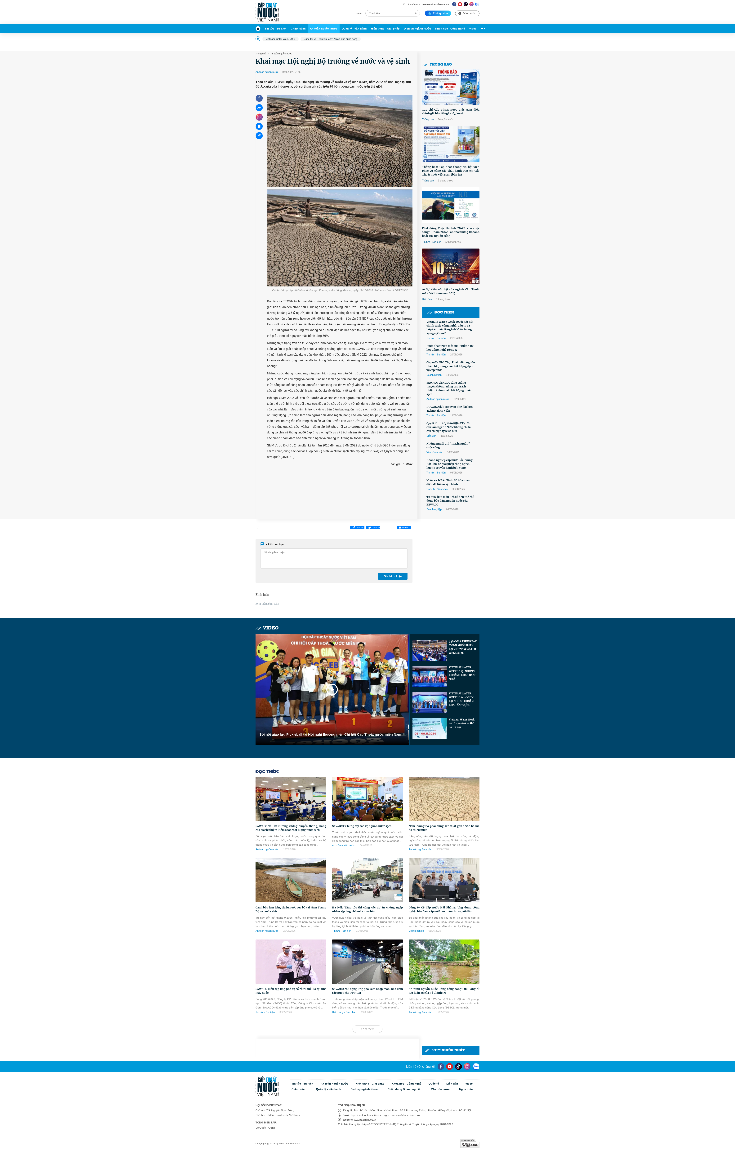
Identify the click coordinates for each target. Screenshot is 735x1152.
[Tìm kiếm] (416, 13)
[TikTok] (466, 4)
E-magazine (440, 13)
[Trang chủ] (259, 28)
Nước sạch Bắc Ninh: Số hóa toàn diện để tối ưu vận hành (448, 482)
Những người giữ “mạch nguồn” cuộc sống (448, 445)
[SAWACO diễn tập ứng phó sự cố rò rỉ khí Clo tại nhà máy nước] (291, 961)
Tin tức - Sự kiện (276, 28)
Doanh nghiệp (434, 374)
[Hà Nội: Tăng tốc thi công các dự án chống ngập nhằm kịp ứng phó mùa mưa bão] (367, 880)
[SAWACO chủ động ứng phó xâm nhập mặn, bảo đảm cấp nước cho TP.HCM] (367, 961)
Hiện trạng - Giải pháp (385, 28)
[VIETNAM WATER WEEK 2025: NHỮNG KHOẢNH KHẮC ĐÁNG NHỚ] (429, 676)
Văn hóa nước (434, 452)
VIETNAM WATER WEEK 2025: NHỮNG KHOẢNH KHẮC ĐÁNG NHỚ (462, 673)
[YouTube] (449, 1066)
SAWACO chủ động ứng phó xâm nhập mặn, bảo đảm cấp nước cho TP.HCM (367, 990)
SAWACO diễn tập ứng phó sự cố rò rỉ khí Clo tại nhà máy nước (291, 990)
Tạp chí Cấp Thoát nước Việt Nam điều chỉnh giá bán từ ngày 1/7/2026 (450, 111)
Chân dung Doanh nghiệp (404, 1089)
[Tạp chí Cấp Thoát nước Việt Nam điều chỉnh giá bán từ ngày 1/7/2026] (450, 87)
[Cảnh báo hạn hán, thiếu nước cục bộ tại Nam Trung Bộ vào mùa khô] (291, 880)
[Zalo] (477, 4)
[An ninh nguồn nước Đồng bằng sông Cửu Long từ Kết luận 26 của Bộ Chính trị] (444, 961)
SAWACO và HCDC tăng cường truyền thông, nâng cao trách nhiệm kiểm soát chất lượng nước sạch (448, 388)
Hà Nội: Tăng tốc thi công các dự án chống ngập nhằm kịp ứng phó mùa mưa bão (367, 909)
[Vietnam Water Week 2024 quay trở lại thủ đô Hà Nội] (429, 728)
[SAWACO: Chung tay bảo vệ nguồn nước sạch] (367, 799)
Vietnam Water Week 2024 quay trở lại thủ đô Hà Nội (461, 723)
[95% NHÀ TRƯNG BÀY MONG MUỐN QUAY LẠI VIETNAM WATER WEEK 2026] (429, 650)
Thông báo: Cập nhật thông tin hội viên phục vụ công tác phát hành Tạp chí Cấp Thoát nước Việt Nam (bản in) (450, 170)
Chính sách (298, 28)
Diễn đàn (427, 299)
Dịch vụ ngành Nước (417, 28)
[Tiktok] (458, 1066)
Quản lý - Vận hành (354, 28)
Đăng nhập (469, 13)
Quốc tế (434, 1083)
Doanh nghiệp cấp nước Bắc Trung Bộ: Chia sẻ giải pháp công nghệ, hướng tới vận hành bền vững (449, 463)
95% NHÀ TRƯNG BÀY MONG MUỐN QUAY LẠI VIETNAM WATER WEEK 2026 (462, 647)
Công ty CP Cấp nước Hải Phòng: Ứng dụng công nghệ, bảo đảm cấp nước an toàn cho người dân (444, 909)
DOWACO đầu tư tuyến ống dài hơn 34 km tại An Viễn (449, 408)
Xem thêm (367, 1029)
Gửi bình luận (393, 576)
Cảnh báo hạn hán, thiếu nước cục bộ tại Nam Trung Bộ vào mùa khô (291, 909)
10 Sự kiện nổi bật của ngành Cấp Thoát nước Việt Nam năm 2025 (450, 291)
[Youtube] (460, 4)
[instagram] (467, 1066)
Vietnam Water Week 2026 (280, 39)
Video (473, 28)
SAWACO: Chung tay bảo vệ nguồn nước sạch (361, 826)
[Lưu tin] (259, 126)
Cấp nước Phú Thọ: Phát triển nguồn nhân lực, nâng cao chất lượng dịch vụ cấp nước (450, 366)
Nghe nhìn (466, 1089)
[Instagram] (471, 4)
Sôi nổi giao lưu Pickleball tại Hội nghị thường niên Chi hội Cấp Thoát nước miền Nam (330, 734)
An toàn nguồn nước (323, 28)
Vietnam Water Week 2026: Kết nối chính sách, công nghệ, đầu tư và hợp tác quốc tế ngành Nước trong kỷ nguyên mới (449, 327)
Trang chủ (261, 53)
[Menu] (482, 28)
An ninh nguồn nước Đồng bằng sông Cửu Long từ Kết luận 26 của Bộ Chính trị (444, 990)
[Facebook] (454, 4)
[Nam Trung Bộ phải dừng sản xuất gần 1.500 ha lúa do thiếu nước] (444, 799)
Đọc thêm (444, 312)
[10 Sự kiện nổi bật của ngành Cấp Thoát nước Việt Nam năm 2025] (450, 267)
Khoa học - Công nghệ (450, 28)
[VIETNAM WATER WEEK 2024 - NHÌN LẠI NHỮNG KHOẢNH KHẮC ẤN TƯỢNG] (429, 702)
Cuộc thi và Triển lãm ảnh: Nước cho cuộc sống (330, 39)
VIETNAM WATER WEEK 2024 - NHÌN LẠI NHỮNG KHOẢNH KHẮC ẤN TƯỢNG (462, 699)
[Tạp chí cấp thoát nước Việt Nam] (267, 12)
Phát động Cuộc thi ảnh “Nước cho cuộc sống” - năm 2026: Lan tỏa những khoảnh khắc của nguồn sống (450, 232)
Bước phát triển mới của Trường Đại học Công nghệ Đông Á (450, 347)
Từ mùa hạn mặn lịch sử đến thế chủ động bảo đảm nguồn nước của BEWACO (450, 500)
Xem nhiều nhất (448, 1050)
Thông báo (441, 64)
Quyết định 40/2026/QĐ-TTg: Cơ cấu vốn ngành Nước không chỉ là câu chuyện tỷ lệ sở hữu (448, 427)
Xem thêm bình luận (267, 603)
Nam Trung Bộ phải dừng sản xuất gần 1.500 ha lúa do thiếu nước (444, 828)
